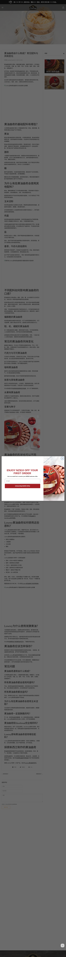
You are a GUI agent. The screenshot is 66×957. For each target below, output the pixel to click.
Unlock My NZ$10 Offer (22, 486)
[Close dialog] (62, 458)
